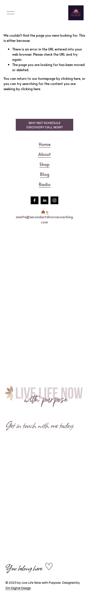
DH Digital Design (18, 588)
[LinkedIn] (44, 200)
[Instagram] (54, 200)
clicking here (70, 78)
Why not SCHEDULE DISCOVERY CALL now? (44, 125)
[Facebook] (34, 200)
